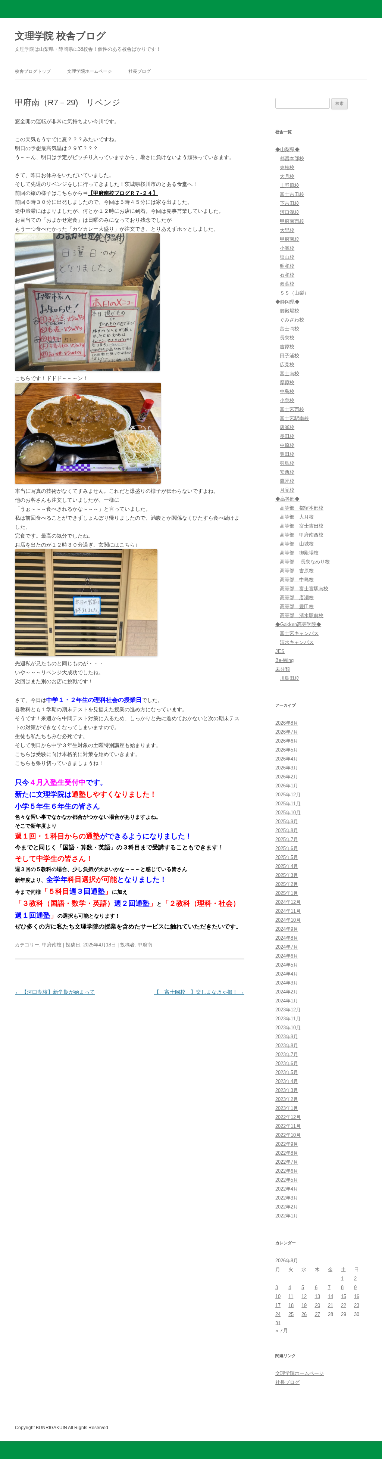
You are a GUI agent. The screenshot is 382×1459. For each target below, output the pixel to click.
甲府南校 (52, 945)
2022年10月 (288, 1135)
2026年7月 (286, 732)
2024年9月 (286, 929)
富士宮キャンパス (299, 633)
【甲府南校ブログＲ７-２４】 (123, 193)
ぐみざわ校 (292, 320)
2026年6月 (286, 741)
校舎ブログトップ (33, 71)
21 (330, 1305)
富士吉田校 (292, 194)
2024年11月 (288, 911)
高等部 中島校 (297, 579)
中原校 (287, 445)
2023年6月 (286, 1063)
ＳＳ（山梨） (294, 293)
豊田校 (287, 454)
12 (304, 1296)
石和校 (287, 275)
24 (278, 1314)
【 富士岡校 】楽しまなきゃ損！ (199, 992)
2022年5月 (286, 1180)
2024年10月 (288, 920)
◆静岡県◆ (287, 302)
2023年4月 (286, 1081)
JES (280, 651)
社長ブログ (139, 71)
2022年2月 (286, 1207)
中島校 (287, 391)
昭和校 (287, 266)
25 (291, 1314)
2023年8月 (286, 1045)
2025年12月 (288, 794)
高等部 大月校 (297, 517)
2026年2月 (286, 777)
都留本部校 (292, 158)
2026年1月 (286, 785)
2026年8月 (286, 723)
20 (317, 1305)
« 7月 (281, 1331)
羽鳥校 (287, 463)
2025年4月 (286, 866)
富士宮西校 (292, 409)
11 (290, 1296)
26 (304, 1314)
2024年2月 (286, 992)
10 (278, 1296)
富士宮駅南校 (294, 418)
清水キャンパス (297, 642)
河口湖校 (289, 212)
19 (304, 1305)
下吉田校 (289, 203)
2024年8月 (286, 938)
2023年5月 (286, 1072)
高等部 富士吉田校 (301, 526)
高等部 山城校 (297, 544)
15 (343, 1296)
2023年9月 (286, 1036)
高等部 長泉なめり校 (305, 561)
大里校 (287, 230)
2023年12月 (288, 1009)
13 (317, 1296)
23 (356, 1305)
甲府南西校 (292, 221)
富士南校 (289, 373)
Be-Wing (284, 660)
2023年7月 (286, 1054)
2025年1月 (286, 893)
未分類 (282, 669)
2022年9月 (286, 1144)
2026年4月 (286, 759)
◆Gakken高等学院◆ (298, 624)
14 (330, 1296)
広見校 (287, 364)
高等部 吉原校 (297, 570)
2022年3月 (286, 1198)
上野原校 (289, 185)
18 (291, 1305)
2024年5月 (286, 965)
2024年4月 (286, 974)
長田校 (287, 436)
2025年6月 (286, 848)
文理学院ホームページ (89, 71)
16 (356, 1296)
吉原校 (287, 346)
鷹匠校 (287, 481)
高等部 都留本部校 (301, 508)
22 (343, 1305)
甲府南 (145, 945)
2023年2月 (286, 1099)
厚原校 (287, 382)
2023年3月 (286, 1090)
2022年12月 (288, 1117)
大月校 (287, 176)
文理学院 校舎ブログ (60, 35)
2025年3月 (286, 875)
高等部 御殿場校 (299, 553)
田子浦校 (289, 355)
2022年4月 (286, 1189)
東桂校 (287, 167)
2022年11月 (288, 1126)
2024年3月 (286, 983)
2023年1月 (286, 1108)
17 (278, 1305)
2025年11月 (288, 803)
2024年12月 (288, 902)
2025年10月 (288, 812)
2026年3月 (286, 768)
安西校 (287, 472)
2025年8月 (286, 830)
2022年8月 (286, 1153)
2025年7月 (286, 839)
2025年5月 (286, 857)
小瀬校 (287, 248)
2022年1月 (286, 1216)
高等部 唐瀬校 (297, 597)
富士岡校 (289, 329)
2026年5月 (286, 750)
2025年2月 (286, 884)
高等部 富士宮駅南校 (304, 588)
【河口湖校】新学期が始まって (55, 992)
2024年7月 (286, 947)
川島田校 (289, 678)
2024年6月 (286, 956)
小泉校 (287, 400)
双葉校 (287, 284)
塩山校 (287, 257)
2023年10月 (288, 1027)
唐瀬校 (287, 427)
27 (317, 1314)
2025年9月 (286, 821)
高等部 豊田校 (297, 606)
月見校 (287, 490)
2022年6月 (286, 1171)
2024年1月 (286, 1001)
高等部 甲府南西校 (301, 535)
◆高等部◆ (287, 499)
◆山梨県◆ (287, 149)
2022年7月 (286, 1162)
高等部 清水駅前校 (301, 615)
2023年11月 (288, 1018)
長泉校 (287, 337)
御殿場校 (289, 311)
